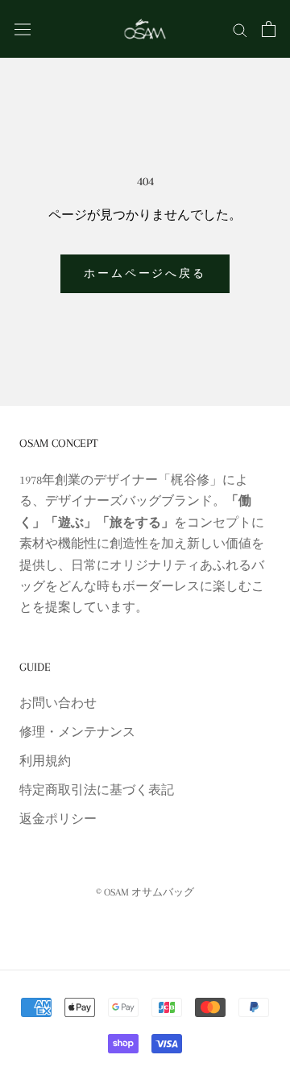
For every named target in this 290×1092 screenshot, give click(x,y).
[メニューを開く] (22, 28)
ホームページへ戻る (144, 273)
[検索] (240, 29)
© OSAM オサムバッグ (145, 892)
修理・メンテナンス (77, 732)
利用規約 (45, 761)
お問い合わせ (58, 703)
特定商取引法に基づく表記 (96, 790)
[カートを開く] (269, 29)
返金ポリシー (58, 819)
